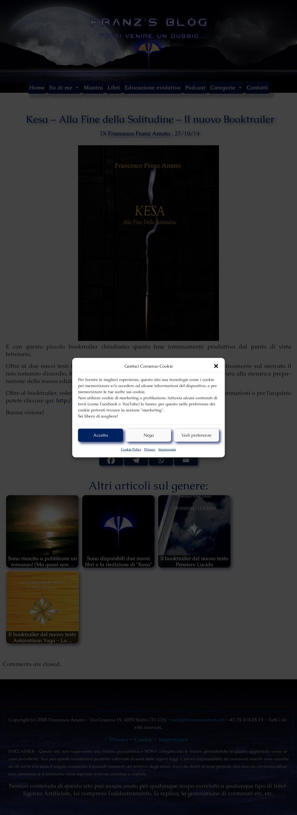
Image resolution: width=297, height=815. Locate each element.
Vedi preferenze (196, 435)
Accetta (100, 435)
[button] (216, 366)
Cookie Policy (131, 449)
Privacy (149, 449)
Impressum (167, 449)
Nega (149, 435)
